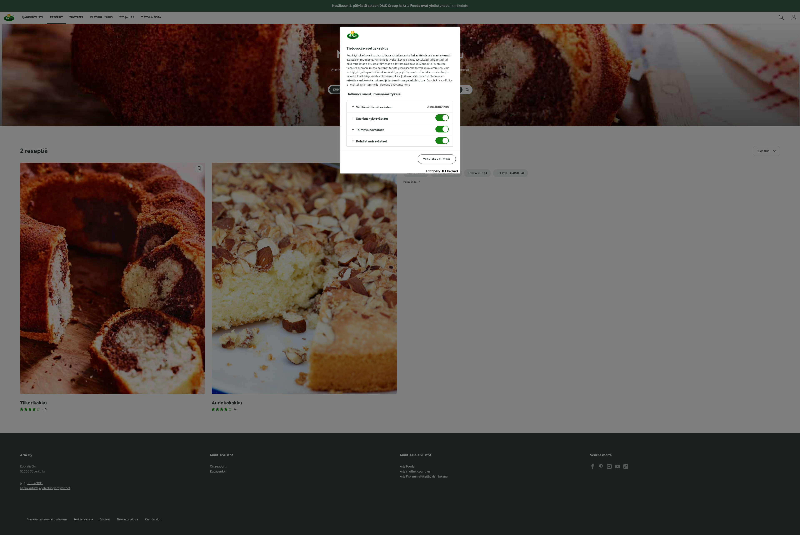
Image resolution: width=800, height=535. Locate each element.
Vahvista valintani (436, 159)
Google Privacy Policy (439, 80)
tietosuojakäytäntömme (395, 84)
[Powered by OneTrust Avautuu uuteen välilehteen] (442, 170)
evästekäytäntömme (363, 84)
